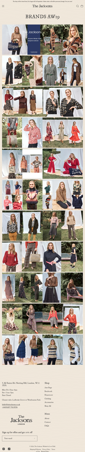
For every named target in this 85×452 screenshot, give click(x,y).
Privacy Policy (46, 449)
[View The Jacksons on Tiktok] (9, 448)
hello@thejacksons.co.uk (11, 404)
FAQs (47, 426)
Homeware (49, 395)
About (47, 418)
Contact (48, 422)
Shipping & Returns (35, 449)
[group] (42, 1)
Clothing (48, 398)
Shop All (48, 406)
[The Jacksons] (42, 6)
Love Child (52, 446)
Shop (47, 383)
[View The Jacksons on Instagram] (3, 448)
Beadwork (48, 391)
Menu (47, 414)
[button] (77, 6)
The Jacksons (38, 446)
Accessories (49, 402)
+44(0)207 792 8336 (10, 407)
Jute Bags (48, 387)
